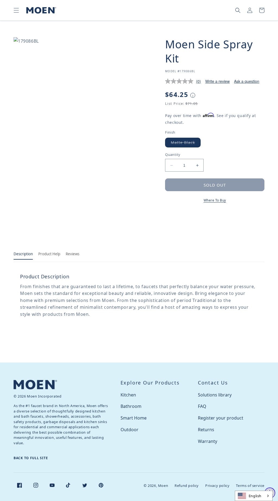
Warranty (207, 441)
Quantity (172, 154)
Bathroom (131, 406)
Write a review (217, 81)
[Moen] (35, 384)
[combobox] (254, 496)
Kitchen (128, 395)
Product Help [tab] (49, 253)
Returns (206, 430)
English (255, 495)
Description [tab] (23, 253)
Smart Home (134, 418)
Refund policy (187, 485)
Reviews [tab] (72, 253)
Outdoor (129, 430)
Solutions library (215, 395)
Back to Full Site (31, 458)
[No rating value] (180, 81)
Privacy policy (217, 485)
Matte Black (186, 143)
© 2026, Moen (156, 485)
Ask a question (246, 81)
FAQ (202, 406)
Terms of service (250, 485)
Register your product (220, 418)
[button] (16, 10)
